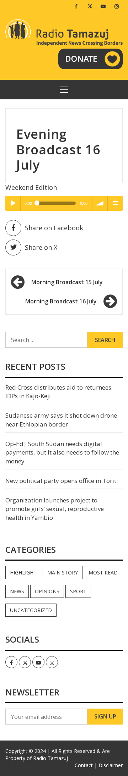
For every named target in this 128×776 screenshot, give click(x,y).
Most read (103, 572)
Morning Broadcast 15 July (67, 282)
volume (99, 203)
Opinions (47, 591)
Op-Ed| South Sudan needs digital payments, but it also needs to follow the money (62, 452)
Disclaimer (110, 765)
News (17, 591)
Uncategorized (31, 610)
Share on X (41, 247)
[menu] (115, 203)
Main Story (62, 572)
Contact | (86, 765)
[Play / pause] (12, 203)
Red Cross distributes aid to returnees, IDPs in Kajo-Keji (59, 391)
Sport (78, 591)
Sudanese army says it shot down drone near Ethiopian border (61, 419)
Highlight (23, 572)
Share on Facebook (54, 228)
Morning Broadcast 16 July (61, 301)
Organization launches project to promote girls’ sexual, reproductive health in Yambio (54, 509)
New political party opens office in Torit (60, 481)
